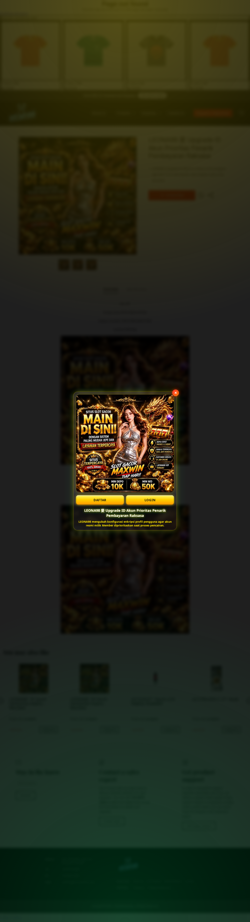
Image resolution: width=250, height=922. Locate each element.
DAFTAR (100, 500)
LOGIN (150, 500)
